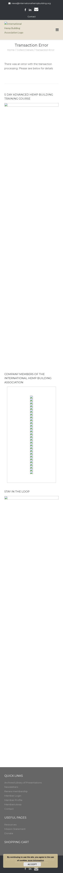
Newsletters (11, 787)
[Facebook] (25, 10)
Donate (8, 833)
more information (36, 860)
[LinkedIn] (30, 10)
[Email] (36, 10)
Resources (10, 824)
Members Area (12, 804)
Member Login (12, 795)
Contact (31, 16)
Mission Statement (15, 829)
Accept (32, 864)
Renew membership (16, 791)
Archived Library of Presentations (23, 782)
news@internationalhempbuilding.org (31, 3)
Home (11, 49)
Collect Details (25, 49)
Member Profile (13, 800)
